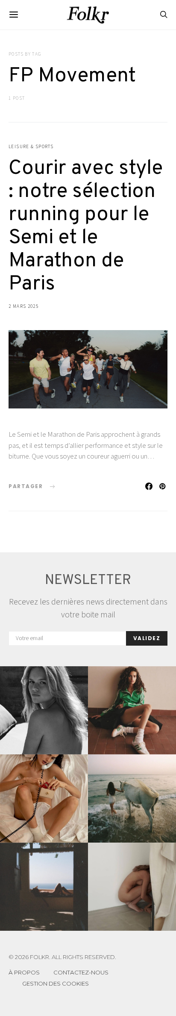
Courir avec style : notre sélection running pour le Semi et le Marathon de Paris (86, 226)
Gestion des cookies (55, 983)
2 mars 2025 (23, 306)
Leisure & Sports (31, 146)
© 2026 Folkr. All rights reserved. (62, 957)
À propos (24, 972)
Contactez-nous (81, 972)
